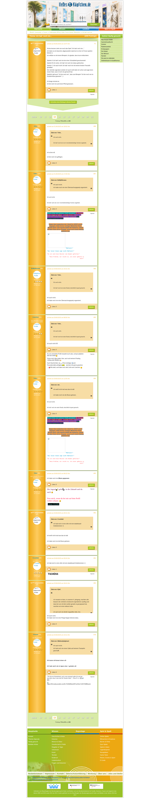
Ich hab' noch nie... (87, 32)
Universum (55, 750)
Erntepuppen (105, 49)
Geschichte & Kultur (58, 736)
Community (38, 32)
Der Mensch (105, 53)
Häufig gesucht (33, 742)
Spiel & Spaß (110, 29)
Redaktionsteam (35, 774)
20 (87, 117)
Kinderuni (55, 758)
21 (92, 117)
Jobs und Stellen (115, 774)
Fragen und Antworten (59, 763)
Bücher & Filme (105, 742)
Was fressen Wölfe (107, 39)
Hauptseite (33, 731)
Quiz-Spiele (104, 744)
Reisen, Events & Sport (107, 758)
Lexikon (86, 29)
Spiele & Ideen (104, 747)
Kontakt (30, 736)
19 (83, 117)
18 (78, 117)
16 (69, 117)
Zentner (103, 44)
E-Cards (102, 760)
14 (59, 117)
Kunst (53, 752)
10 (40, 117)
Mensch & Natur (57, 742)
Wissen (62, 29)
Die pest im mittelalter (107, 58)
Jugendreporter (105, 750)
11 (45, 117)
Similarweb (55, 779)
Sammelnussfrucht (107, 42)
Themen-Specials (33, 739)
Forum (45, 32)
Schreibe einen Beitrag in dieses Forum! (63, 102)
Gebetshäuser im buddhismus (110, 60)
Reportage (80, 731)
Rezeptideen (104, 752)
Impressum (50, 774)
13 (54, 117)
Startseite (38, 29)
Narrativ (103, 56)
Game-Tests (104, 755)
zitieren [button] (91, 90)
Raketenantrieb (106, 46)
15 (64, 117)
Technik (54, 755)
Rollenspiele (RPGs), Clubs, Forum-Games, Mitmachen (65, 32)
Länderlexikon (56, 760)
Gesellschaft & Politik (59, 744)
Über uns (102, 774)
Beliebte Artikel (33, 744)
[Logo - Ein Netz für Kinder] (54, 786)
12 (50, 117)
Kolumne (54, 739)
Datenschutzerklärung (76, 774)
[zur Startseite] (75, 4)
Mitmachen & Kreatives (107, 739)
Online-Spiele (104, 736)
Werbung (92, 774)
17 (73, 117)
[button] (94, 24)
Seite (34, 117)
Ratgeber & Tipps (57, 747)
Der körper (104, 51)
